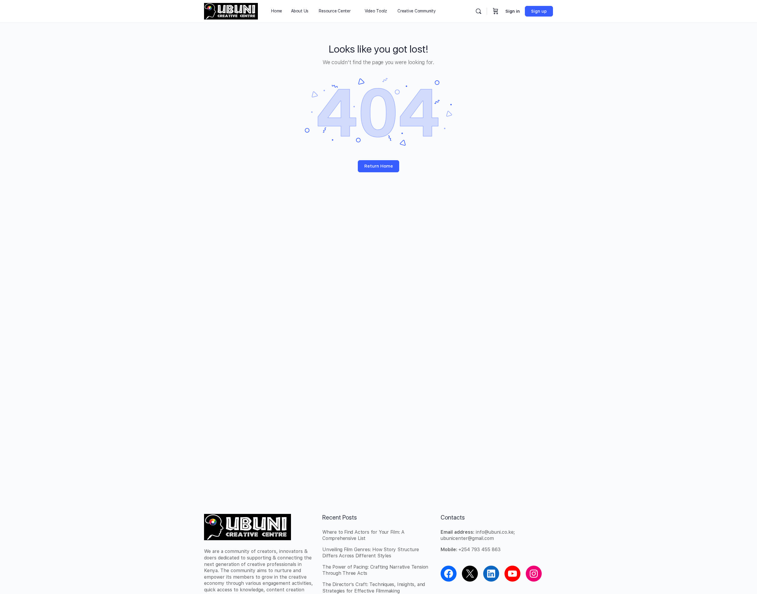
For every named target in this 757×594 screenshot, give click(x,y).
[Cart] (495, 11)
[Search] (478, 11)
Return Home (378, 166)
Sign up (539, 11)
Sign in (512, 11)
